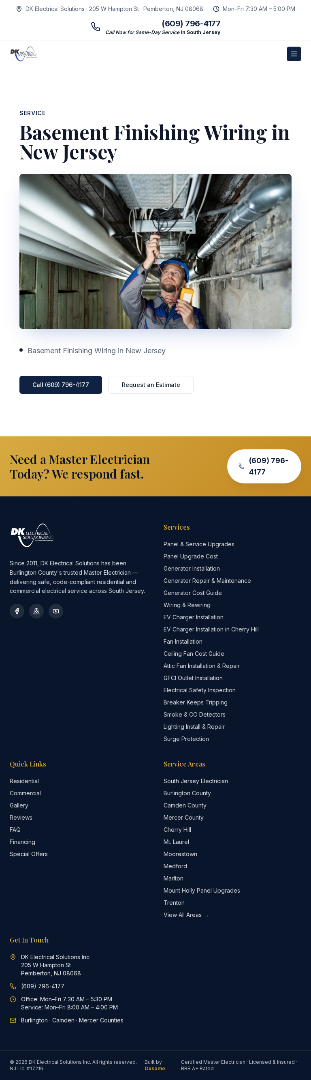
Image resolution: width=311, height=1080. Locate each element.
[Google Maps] (36, 611)
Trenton (174, 902)
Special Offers (29, 853)
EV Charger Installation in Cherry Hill (211, 629)
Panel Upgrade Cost (191, 556)
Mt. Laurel (176, 841)
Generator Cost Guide (193, 592)
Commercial (25, 793)
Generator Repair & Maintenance (207, 580)
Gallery (19, 805)
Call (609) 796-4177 (60, 384)
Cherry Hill (177, 829)
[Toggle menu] (294, 54)
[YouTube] (56, 611)
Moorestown (180, 853)
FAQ (15, 829)
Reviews (21, 817)
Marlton (173, 878)
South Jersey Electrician (196, 780)
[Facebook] (17, 611)
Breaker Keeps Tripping (196, 702)
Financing (22, 841)
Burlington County (187, 793)
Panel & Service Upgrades (199, 544)
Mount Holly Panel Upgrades (202, 890)
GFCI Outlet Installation (193, 677)
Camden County (185, 805)
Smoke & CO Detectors (195, 714)
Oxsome (155, 1068)
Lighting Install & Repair (194, 726)
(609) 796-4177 (268, 466)
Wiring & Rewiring (187, 604)
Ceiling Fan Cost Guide (194, 653)
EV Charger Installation (194, 617)
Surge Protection (186, 738)
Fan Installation (183, 641)
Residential (24, 780)
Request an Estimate (151, 384)
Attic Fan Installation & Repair (202, 665)
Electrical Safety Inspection (200, 690)
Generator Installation (192, 568)
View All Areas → (186, 914)
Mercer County (184, 817)
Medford (175, 866)
